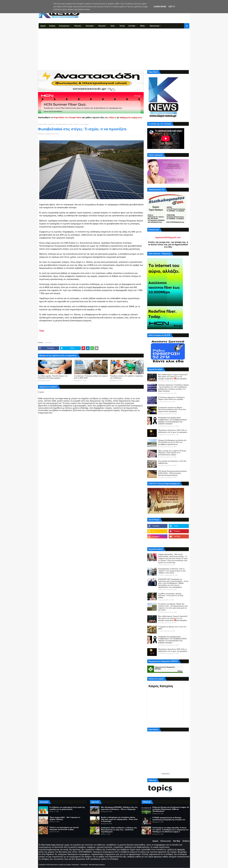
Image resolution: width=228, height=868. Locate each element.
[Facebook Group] (157, 542)
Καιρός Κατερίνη (161, 686)
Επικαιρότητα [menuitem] (64, 26)
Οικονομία (51, 124)
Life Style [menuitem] (131, 26)
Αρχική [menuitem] (42, 26)
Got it (172, 6)
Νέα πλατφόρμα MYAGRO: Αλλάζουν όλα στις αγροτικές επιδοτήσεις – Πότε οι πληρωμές (119, 808)
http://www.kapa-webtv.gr (97, 865)
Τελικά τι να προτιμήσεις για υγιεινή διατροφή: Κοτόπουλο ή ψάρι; (64, 828)
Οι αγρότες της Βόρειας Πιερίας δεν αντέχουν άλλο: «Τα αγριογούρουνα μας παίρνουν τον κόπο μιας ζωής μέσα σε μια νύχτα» (173, 607)
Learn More (160, 6)
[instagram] (157, 536)
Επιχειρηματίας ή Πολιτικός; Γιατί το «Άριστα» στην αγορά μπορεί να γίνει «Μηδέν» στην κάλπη (172, 571)
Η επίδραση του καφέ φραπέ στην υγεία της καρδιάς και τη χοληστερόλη (67, 808)
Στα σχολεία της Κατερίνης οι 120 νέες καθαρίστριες (172, 462)
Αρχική (155, 841)
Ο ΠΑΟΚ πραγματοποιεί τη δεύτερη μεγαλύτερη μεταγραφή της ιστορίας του (168, 818)
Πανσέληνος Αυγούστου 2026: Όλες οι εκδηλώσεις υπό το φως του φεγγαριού (172, 431)
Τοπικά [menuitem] (122, 26)
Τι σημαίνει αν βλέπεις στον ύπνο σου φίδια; (172, 628)
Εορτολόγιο (166, 774)
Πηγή (41, 331)
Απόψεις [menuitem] (52, 26)
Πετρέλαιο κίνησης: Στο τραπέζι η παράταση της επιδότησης (126, 377)
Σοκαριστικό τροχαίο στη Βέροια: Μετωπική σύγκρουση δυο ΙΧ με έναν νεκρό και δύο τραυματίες (172, 409)
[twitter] (179, 526)
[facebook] (157, 526)
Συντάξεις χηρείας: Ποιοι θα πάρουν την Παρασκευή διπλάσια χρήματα (53, 377)
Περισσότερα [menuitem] (154, 26)
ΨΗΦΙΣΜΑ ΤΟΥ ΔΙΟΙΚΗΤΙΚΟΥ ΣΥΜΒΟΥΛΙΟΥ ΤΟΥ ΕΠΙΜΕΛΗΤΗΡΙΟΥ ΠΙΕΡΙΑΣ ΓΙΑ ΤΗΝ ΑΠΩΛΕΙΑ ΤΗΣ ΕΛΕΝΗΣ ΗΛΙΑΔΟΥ (172, 421)
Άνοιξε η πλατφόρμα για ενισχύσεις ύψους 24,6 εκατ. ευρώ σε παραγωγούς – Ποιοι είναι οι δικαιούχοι (119, 819)
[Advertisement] (114, 46)
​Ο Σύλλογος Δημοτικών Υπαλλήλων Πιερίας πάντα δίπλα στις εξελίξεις (171, 398)
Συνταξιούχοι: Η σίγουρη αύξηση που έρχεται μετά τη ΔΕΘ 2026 (91, 377)
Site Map (176, 841)
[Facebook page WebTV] (179, 542)
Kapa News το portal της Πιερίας (60, 865)
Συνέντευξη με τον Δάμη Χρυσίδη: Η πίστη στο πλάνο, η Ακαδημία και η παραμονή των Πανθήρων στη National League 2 (170, 830)
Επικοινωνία (166, 841)
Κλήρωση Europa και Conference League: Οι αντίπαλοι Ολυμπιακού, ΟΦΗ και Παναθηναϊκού (170, 809)
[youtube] (179, 536)
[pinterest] (179, 531)
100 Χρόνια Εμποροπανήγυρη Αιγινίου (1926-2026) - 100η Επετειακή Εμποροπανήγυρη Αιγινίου (172, 473)
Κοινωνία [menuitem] (101, 26)
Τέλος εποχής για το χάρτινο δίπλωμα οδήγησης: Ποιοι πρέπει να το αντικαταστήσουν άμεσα (172, 453)
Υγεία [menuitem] (112, 26)
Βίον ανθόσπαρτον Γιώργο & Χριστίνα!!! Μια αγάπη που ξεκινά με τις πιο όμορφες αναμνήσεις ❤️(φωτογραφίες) (173, 377)
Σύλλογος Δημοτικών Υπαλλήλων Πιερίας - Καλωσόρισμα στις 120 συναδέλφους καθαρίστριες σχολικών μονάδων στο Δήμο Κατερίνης (173, 388)
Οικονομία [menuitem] (89, 26)
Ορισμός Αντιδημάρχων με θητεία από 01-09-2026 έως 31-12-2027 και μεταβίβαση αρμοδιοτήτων (172, 442)
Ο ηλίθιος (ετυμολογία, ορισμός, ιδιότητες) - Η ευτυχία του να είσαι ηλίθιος (170, 596)
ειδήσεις (112, 117)
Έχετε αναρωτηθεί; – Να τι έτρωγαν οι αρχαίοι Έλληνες (65, 818)
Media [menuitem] (142, 26)
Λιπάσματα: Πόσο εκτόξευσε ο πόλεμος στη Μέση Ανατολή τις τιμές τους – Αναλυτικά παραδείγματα (119, 830)
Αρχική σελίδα (42, 124)
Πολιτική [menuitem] (77, 26)
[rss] (157, 531)
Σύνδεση (186, 841)
